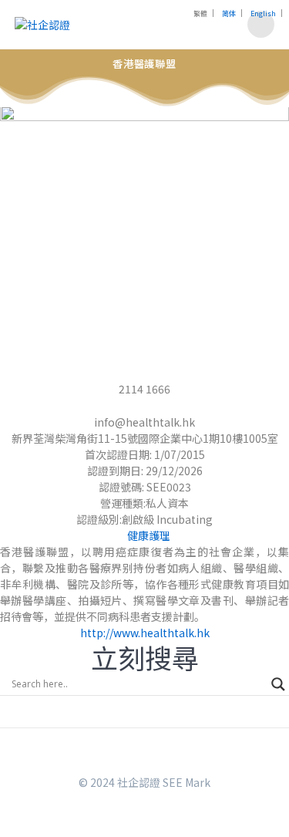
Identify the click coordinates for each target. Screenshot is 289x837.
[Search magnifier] (278, 684)
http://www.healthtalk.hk (145, 632)
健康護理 (148, 535)
